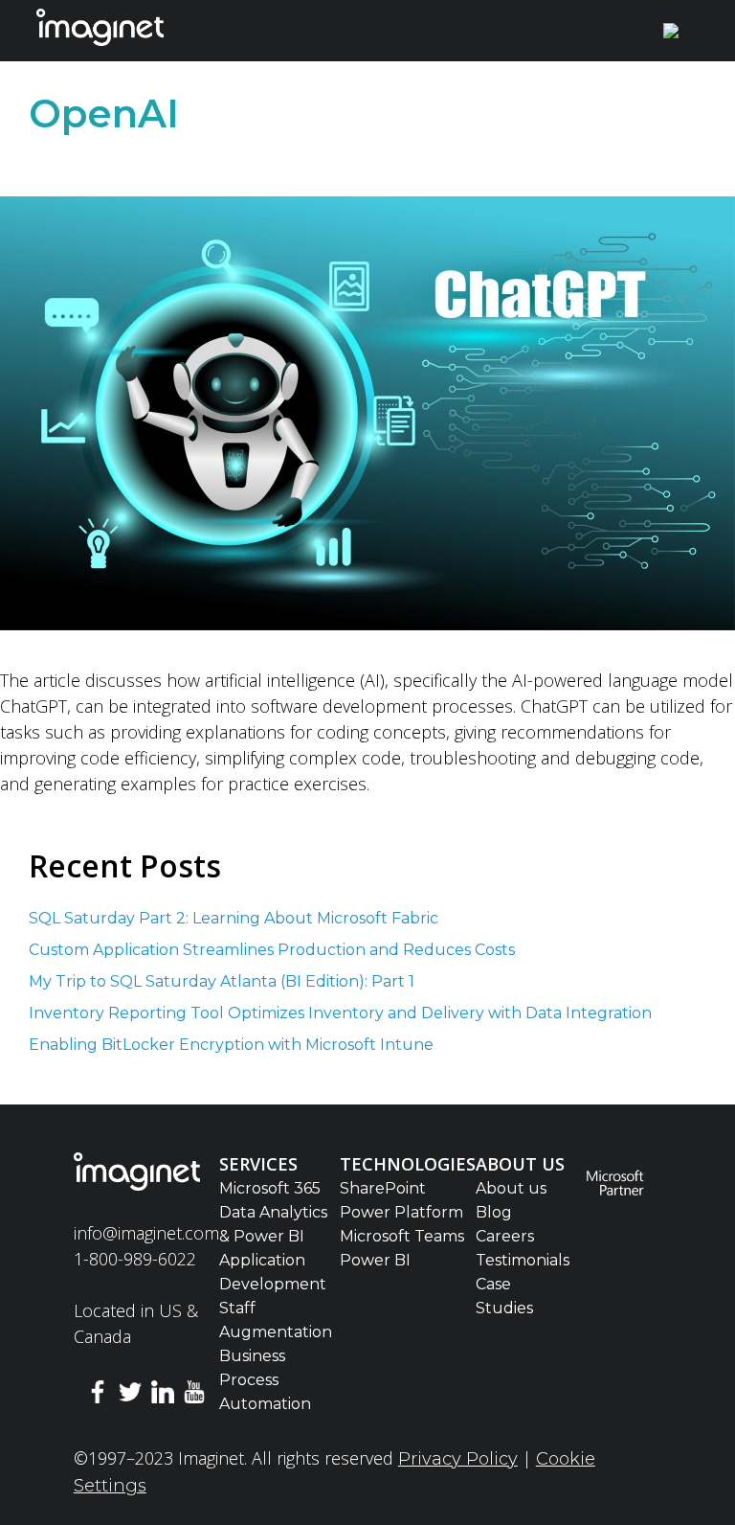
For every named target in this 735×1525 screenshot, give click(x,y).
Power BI (375, 1260)
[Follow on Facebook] (98, 1395)
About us (511, 1188)
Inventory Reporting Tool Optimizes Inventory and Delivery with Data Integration (340, 1013)
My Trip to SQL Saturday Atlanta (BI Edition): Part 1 (223, 981)
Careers (505, 1236)
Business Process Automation (265, 1380)
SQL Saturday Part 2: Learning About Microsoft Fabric (235, 918)
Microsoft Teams (402, 1236)
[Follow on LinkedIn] (162, 1395)
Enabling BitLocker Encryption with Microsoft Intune (233, 1045)
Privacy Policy (458, 1458)
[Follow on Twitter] (130, 1395)
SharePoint (383, 1188)
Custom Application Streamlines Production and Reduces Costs (272, 950)
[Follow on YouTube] (194, 1395)
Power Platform (401, 1212)
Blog (494, 1212)
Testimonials (522, 1260)
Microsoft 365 (270, 1188)
